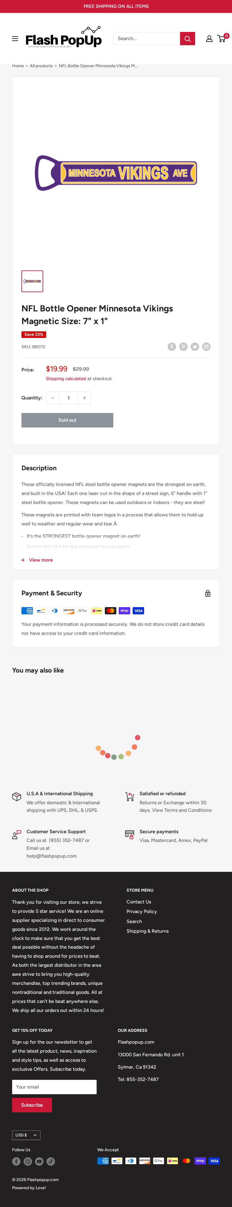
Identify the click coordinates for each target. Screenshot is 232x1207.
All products (41, 65)
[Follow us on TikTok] (51, 1161)
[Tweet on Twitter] (195, 346)
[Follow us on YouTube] (39, 1161)
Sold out (67, 420)
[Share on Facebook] (172, 346)
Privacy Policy (142, 911)
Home (18, 65)
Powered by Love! (29, 1187)
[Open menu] (15, 38)
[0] (221, 38)
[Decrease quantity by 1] (52, 398)
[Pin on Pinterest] (183, 346)
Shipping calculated (66, 378)
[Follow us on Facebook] (16, 1161)
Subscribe (32, 1105)
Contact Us (139, 902)
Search (134, 921)
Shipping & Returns (148, 931)
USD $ (21, 1135)
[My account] (209, 38)
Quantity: (31, 398)
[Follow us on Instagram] (28, 1161)
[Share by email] (206, 346)
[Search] (187, 38)
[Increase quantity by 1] (84, 398)
